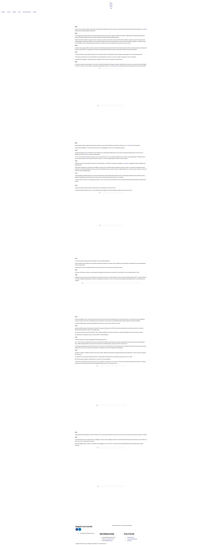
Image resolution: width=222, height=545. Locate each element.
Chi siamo (3, 11)
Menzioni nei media (27, 11)
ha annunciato (114, 65)
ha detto (87, 154)
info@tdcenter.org (108, 540)
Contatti (34, 11)
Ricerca (8, 11)
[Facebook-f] (76, 529)
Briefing (14, 11)
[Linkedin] (79, 529)
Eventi (19, 11)
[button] (111, 17)
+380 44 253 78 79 (110, 539)
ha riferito (145, 29)
